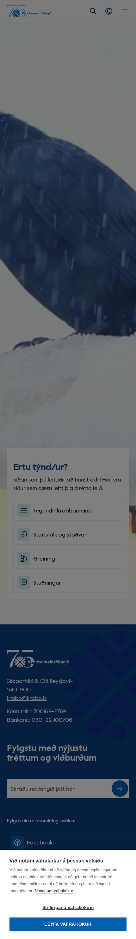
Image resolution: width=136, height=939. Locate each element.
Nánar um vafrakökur (54, 890)
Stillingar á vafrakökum (68, 907)
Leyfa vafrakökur (67, 924)
